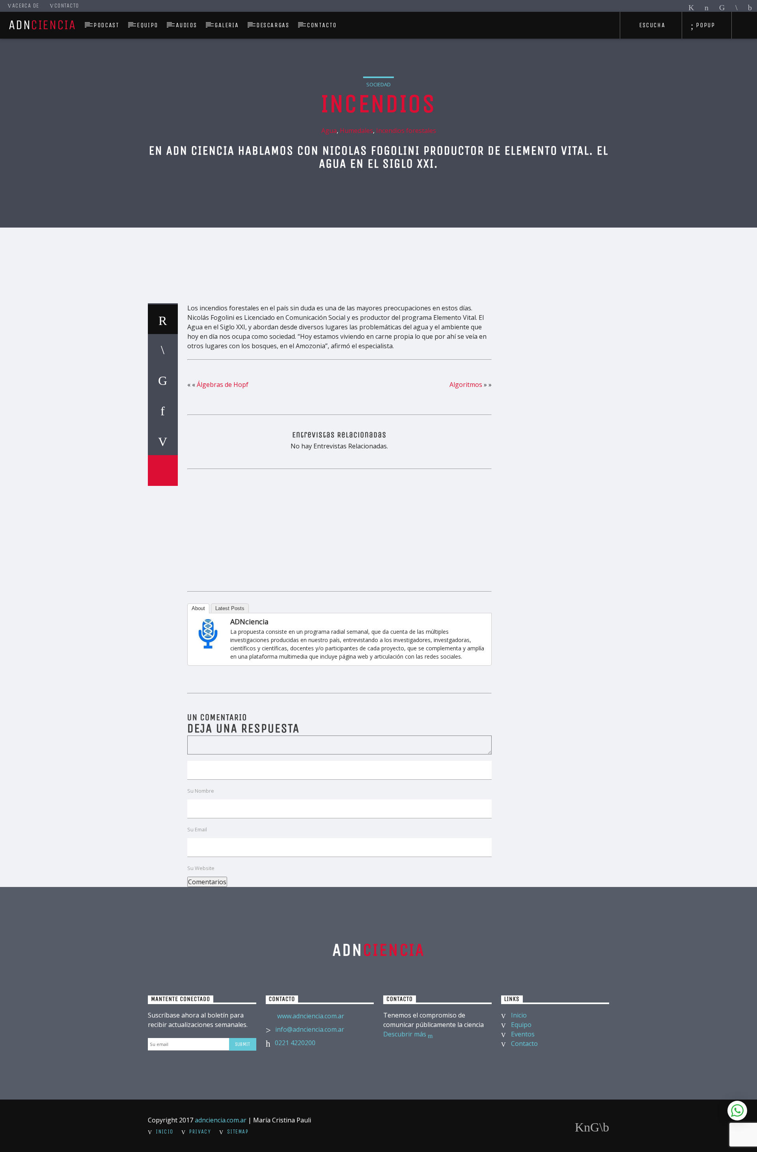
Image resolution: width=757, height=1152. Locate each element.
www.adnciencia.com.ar (310, 1016)
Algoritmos (465, 384)
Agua (329, 130)
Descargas (272, 25)
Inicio (519, 1015)
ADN (42, 25)
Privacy (200, 1131)
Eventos (523, 1034)
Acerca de (25, 5)
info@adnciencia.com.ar (309, 1029)
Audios (186, 25)
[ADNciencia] (208, 634)
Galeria (226, 25)
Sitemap (237, 1131)
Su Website (200, 868)
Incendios (378, 104)
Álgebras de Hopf (222, 384)
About (198, 608)
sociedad (378, 84)
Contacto (66, 5)
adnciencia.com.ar (220, 1120)
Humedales (356, 130)
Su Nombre (200, 790)
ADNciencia (249, 621)
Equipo (147, 25)
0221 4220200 (295, 1042)
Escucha (651, 25)
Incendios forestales (406, 130)
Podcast (106, 25)
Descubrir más (405, 1034)
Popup (704, 25)
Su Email (197, 829)
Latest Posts (229, 608)
